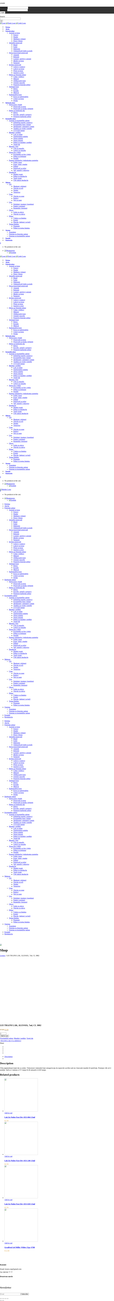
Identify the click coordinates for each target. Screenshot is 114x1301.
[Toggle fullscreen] (5, 1298)
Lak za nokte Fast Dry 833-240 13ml (19, 1161)
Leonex (2, 956)
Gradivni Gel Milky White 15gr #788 (19, 1247)
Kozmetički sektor (6, 1038)
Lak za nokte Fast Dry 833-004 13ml (19, 1117)
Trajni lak (29, 1038)
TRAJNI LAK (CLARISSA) (10, 1041)
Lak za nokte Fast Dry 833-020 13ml (19, 1204)
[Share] (3, 1298)
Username (4, 8)
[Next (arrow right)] (3, 1300)
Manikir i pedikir (20, 1038)
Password (3, 10)
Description (8, 1057)
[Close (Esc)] (1, 1298)
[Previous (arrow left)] (1, 1300)
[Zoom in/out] (7, 1298)
